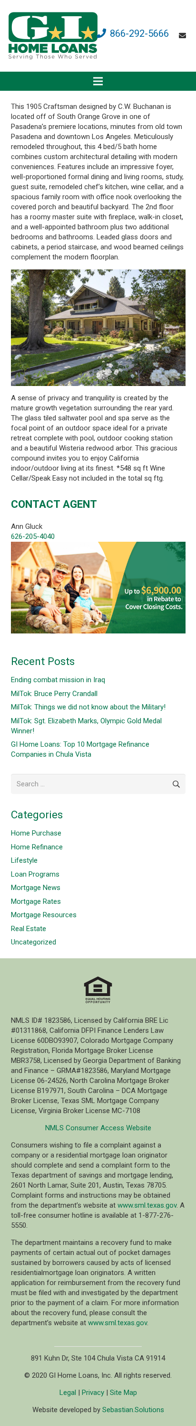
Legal (67, 1392)
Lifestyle (24, 860)
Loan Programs (35, 874)
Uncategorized (33, 942)
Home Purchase (36, 833)
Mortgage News (35, 887)
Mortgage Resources (44, 915)
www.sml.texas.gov (147, 1205)
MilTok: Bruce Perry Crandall (54, 693)
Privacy (93, 1392)
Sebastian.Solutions (133, 1409)
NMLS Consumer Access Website (98, 1128)
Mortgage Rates (36, 901)
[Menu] (98, 81)
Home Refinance (37, 847)
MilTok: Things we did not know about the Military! (88, 707)
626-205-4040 (33, 536)
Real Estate (28, 928)
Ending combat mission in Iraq (58, 679)
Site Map (123, 1392)
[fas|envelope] (184, 36)
